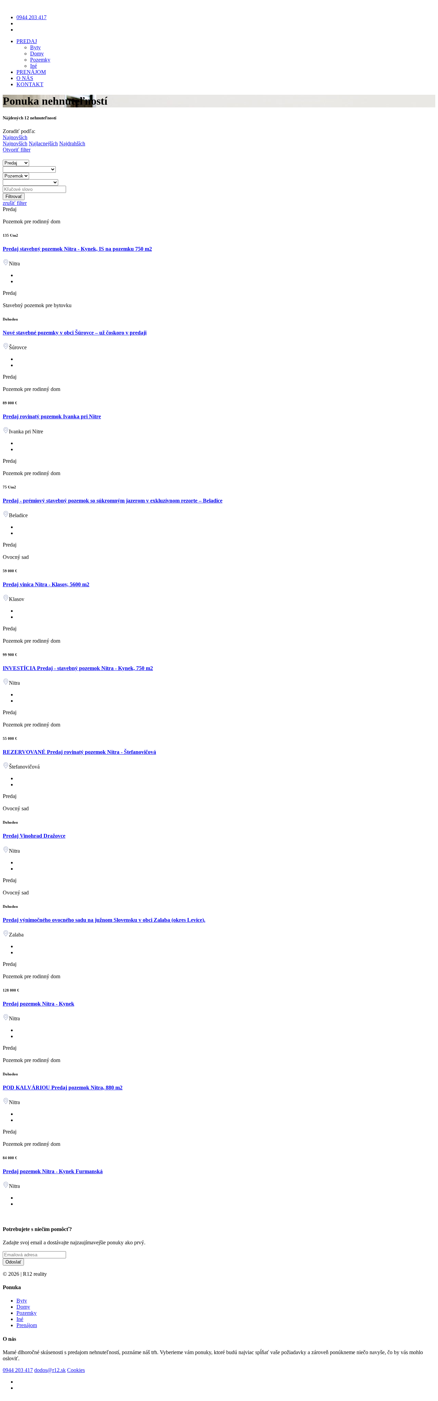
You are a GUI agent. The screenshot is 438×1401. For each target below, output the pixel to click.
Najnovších (15, 143)
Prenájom (26, 1325)
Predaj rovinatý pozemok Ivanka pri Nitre (52, 416)
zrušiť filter (15, 203)
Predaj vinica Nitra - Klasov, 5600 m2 (46, 584)
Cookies (76, 1370)
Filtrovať (13, 196)
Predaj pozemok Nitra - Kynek (38, 1004)
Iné (33, 66)
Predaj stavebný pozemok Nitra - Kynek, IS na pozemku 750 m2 (77, 249)
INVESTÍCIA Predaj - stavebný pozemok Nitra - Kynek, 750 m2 (78, 668)
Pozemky (40, 60)
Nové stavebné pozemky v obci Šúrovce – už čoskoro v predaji (74, 333)
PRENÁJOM (31, 72)
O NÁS (24, 78)
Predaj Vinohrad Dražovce (34, 836)
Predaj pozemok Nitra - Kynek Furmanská (53, 1171)
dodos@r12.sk (50, 1370)
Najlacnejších (43, 143)
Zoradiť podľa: (19, 131)
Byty (35, 47)
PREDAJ (26, 41)
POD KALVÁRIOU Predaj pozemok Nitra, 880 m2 (63, 1087)
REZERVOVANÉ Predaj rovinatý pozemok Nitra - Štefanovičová (79, 752)
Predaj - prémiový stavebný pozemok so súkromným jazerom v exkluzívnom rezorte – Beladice (112, 500)
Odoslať (13, 1262)
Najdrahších (72, 143)
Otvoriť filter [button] (16, 150)
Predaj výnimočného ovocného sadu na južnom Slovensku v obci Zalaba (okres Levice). (104, 920)
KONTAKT (29, 84)
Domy (37, 53)
